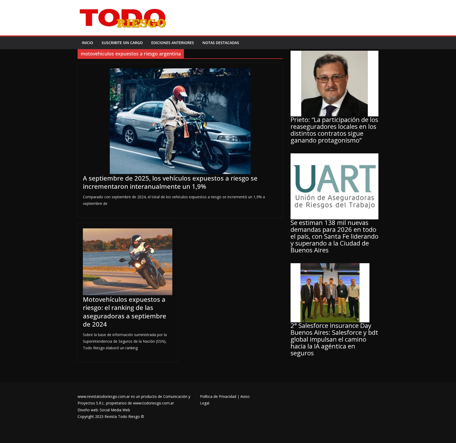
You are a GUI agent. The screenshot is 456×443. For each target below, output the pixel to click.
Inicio (87, 42)
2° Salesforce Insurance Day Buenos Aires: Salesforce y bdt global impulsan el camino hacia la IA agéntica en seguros (334, 339)
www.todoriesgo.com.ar (153, 403)
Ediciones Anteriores (172, 42)
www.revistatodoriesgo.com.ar (104, 396)
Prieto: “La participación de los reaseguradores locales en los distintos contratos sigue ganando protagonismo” (334, 129)
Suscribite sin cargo (122, 42)
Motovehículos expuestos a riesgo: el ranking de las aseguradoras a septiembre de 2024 (124, 311)
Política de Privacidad (218, 396)
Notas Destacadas (220, 42)
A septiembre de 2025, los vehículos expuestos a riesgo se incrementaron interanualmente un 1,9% (170, 182)
